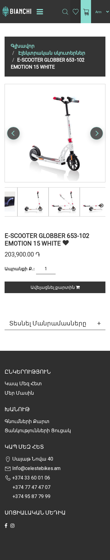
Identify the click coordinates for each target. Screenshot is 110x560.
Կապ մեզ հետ (23, 383)
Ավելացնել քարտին (53, 287)
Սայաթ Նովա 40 (32, 459)
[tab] (55, 323)
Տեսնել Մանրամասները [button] (47, 323)
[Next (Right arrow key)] (96, 133)
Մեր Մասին (19, 393)
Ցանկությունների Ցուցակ (38, 430)
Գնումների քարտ (27, 421)
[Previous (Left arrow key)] (13, 133)
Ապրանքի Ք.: (20, 268)
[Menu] (40, 11)
